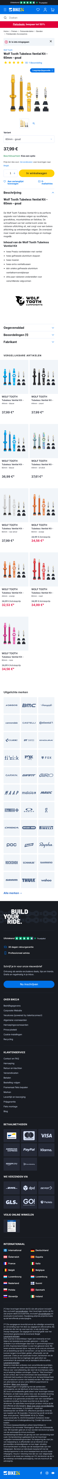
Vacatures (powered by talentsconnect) (23, 1015)
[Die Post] (46, 1187)
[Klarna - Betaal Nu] (46, 1149)
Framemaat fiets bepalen (16, 1087)
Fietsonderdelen (27, 31)
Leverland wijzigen (11, 1336)
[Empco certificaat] (12, 1225)
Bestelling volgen (12, 1082)
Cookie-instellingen (13, 1034)
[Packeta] (46, 1202)
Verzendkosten (11, 1073)
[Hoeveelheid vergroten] (14, 173)
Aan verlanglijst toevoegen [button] (15, 182)
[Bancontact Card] (12, 1135)
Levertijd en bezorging (15, 1097)
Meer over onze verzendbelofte (40, 1406)
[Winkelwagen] (52, 10)
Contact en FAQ (11, 1058)
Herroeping (9, 1063)
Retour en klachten (13, 1068)
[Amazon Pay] (12, 1164)
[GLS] (12, 1202)
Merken (7, 1092)
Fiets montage (10, 1106)
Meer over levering (20, 1384)
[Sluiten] (51, 41)
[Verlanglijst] (38, 10)
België (6, 165)
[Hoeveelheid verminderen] (6, 173)
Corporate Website (13, 1010)
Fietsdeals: (19, 24)
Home (6, 31)
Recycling (8, 1039)
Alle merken (11, 893)
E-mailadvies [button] (47, 182)
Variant (7, 132)
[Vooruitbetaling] (29, 1164)
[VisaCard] (46, 1135)
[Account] (45, 10)
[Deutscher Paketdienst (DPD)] (29, 1187)
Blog (6, 1111)
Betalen (7, 1077)
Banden (39, 31)
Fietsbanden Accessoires (16, 34)
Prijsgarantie (10, 1101)
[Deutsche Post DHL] (12, 1187)
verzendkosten (21, 1311)
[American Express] (12, 1149)
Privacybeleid (10, 1029)
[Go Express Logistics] (29, 1202)
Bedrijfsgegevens (12, 1005)
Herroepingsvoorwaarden (16, 1025)
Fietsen (14, 31)
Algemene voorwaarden (15, 1020)
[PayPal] (29, 1149)
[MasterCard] (29, 1135)
